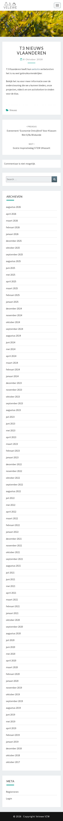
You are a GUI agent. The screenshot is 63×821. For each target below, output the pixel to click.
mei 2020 (10, 653)
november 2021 (14, 545)
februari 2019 (13, 734)
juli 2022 (10, 497)
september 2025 (14, 254)
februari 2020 (13, 673)
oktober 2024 (13, 322)
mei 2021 (10, 586)
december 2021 (14, 538)
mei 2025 (10, 274)
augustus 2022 (13, 491)
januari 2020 (12, 680)
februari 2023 (13, 450)
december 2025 (14, 240)
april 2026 (11, 213)
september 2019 (14, 701)
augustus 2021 (13, 565)
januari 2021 (12, 613)
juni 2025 (10, 267)
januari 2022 (12, 531)
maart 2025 (12, 288)
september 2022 (14, 484)
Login (9, 798)
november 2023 (14, 389)
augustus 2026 (13, 206)
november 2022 (14, 471)
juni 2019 (10, 714)
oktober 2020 (13, 619)
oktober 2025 (13, 247)
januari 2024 (12, 376)
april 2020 (11, 660)
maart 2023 (12, 443)
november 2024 (14, 315)
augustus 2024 (13, 335)
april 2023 (11, 437)
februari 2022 (13, 525)
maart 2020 (12, 667)
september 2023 (14, 403)
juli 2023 (10, 416)
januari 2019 (12, 741)
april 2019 (11, 728)
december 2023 (14, 382)
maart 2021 (12, 599)
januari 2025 (12, 301)
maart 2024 (12, 362)
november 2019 (14, 687)
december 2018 (14, 748)
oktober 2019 (13, 694)
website (36, 69)
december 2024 (14, 308)
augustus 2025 (13, 261)
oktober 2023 (13, 396)
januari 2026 (12, 234)
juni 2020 (10, 647)
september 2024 (14, 328)
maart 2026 (12, 220)
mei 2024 (10, 349)
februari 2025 (13, 295)
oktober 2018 (13, 755)
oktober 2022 (13, 477)
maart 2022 (12, 518)
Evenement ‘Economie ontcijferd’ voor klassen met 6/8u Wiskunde (31, 130)
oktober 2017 (13, 762)
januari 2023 (12, 457)
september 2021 (14, 558)
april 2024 (11, 356)
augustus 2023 (13, 410)
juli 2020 (10, 640)
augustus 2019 (13, 707)
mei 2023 (10, 430)
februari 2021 (13, 606)
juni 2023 (10, 423)
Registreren (12, 791)
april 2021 (11, 592)
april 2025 (11, 281)
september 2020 (14, 626)
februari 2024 (13, 369)
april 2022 (11, 511)
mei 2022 (10, 504)
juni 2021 (10, 579)
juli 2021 (10, 572)
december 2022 (14, 464)
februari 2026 (13, 227)
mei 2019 (10, 721)
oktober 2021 (13, 552)
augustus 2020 (13, 633)
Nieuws (13, 110)
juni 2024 (10, 342)
